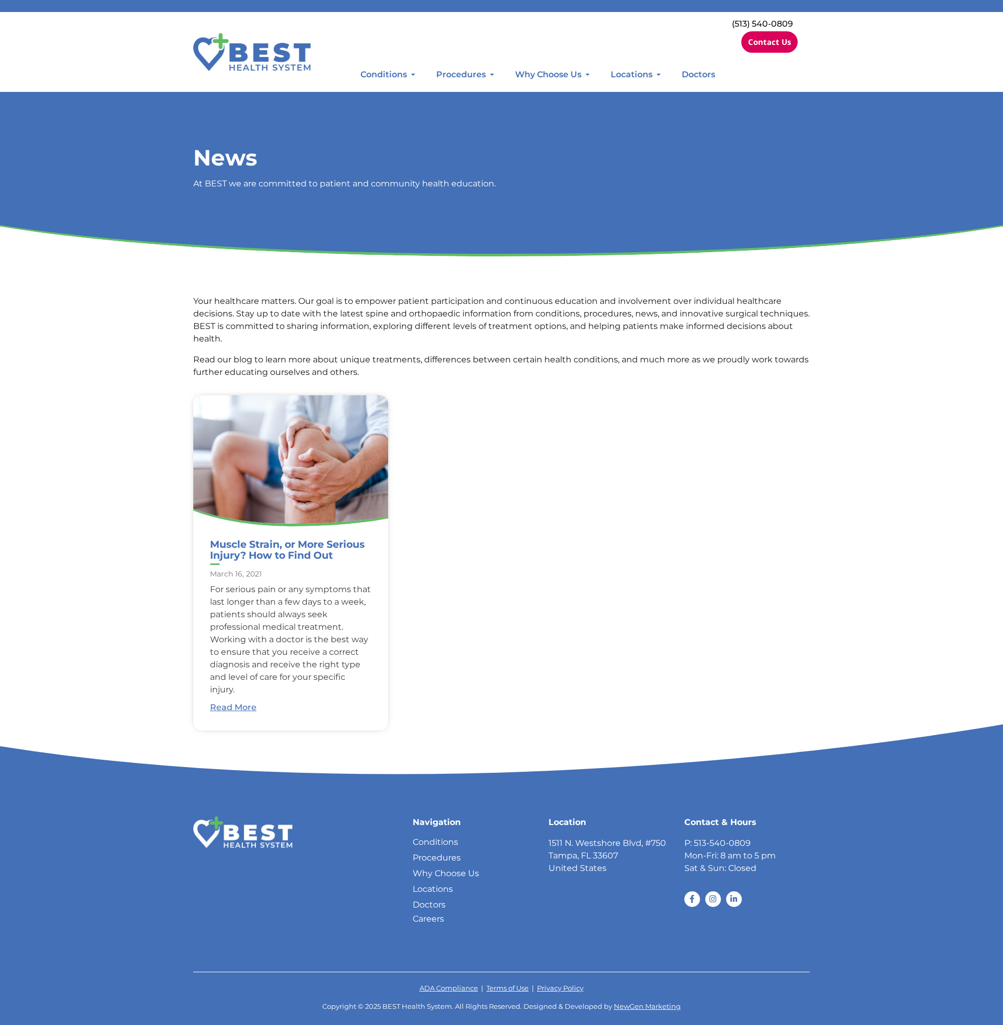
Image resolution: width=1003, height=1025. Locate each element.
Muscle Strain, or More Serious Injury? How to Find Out (287, 549)
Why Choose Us (548, 74)
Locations (631, 74)
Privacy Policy (560, 988)
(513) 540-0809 (762, 24)
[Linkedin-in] (734, 899)
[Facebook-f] (692, 899)
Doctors (698, 74)
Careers (428, 919)
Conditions (383, 74)
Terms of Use (507, 988)
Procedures (461, 74)
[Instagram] (713, 899)
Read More (233, 707)
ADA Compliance (448, 988)
